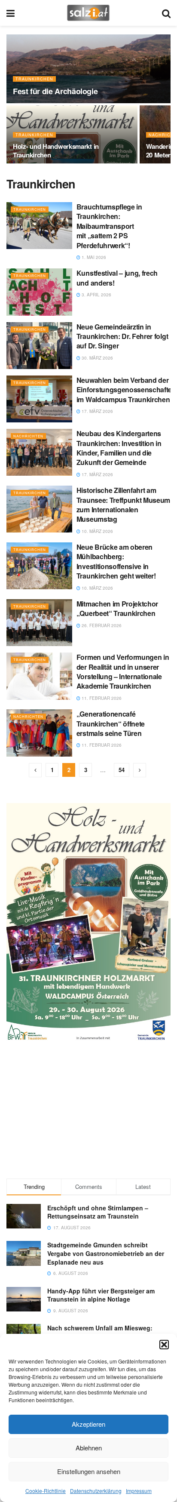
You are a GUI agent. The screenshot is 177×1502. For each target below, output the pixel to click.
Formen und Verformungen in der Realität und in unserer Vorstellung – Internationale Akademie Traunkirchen (122, 671)
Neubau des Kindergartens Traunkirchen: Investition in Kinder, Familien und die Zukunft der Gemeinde (119, 447)
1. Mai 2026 (93, 257)
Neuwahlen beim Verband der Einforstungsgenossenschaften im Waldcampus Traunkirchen (126, 389)
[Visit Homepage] (88, 13)
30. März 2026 (96, 358)
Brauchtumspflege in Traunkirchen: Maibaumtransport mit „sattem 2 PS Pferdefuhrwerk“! (109, 226)
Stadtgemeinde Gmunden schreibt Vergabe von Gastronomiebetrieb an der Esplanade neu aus (105, 1253)
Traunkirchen (34, 79)
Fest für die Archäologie (55, 91)
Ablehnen (89, 1447)
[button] (164, 1344)
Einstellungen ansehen (88, 1471)
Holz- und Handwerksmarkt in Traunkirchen (56, 151)
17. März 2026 (96, 411)
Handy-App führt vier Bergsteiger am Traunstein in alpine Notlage (101, 1295)
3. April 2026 (95, 295)
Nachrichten (28, 436)
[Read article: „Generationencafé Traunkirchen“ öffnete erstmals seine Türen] (39, 732)
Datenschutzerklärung (96, 1490)
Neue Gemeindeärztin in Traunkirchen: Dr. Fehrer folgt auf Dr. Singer (122, 336)
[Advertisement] (88, 1109)
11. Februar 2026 (101, 698)
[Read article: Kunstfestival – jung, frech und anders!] (39, 291)
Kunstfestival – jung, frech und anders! (117, 277)
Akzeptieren (88, 1423)
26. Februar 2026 (101, 625)
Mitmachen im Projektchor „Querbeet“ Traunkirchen (117, 608)
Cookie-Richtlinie (45, 1490)
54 (122, 770)
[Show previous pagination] (35, 770)
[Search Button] (166, 13)
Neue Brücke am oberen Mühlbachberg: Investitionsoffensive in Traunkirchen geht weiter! (116, 561)
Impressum (139, 1490)
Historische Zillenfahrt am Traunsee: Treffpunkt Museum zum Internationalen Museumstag (123, 504)
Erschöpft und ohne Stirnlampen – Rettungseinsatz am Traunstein (97, 1212)
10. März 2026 (96, 531)
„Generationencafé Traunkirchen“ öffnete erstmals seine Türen (110, 723)
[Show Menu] (10, 13)
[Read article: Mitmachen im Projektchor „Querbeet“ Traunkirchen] (39, 622)
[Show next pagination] (139, 770)
